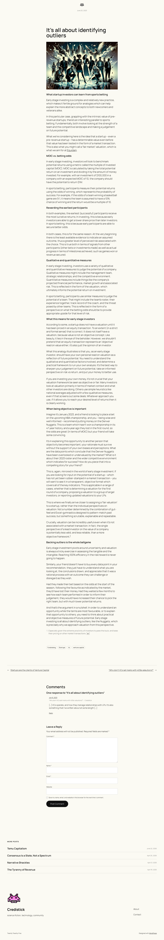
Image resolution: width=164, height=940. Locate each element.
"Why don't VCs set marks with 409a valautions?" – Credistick (70, 700)
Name (48, 766)
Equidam (72, 150)
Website (49, 787)
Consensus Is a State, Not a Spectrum (29, 855)
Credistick (16, 909)
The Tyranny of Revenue (21, 869)
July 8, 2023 (53, 697)
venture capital (78, 647)
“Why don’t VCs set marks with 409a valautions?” (131, 670)
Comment (50, 736)
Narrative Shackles (18, 862)
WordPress (153, 933)
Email (48, 776)
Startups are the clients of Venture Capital (29, 670)
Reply (51, 713)
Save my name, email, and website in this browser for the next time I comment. (76, 797)
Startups (62, 647)
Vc (69, 647)
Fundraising (52, 647)
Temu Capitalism (17, 848)
